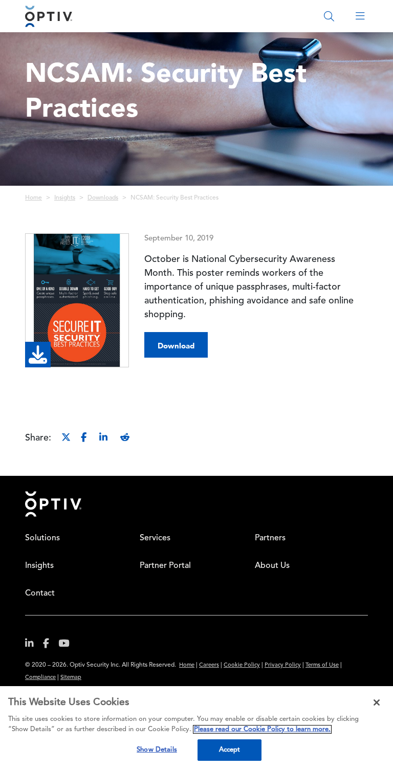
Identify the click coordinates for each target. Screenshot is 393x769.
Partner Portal (165, 566)
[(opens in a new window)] (33, 645)
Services (155, 538)
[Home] (48, 16)
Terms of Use (322, 665)
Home (33, 198)
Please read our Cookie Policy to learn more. (262, 729)
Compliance (40, 677)
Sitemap (70, 677)
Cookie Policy (242, 665)
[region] (196, 727)
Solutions (42, 538)
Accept (230, 749)
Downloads (103, 198)
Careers (209, 665)
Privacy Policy (283, 665)
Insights (64, 198)
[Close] (376, 702)
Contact (40, 593)
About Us (272, 566)
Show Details (157, 749)
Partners (270, 538)
